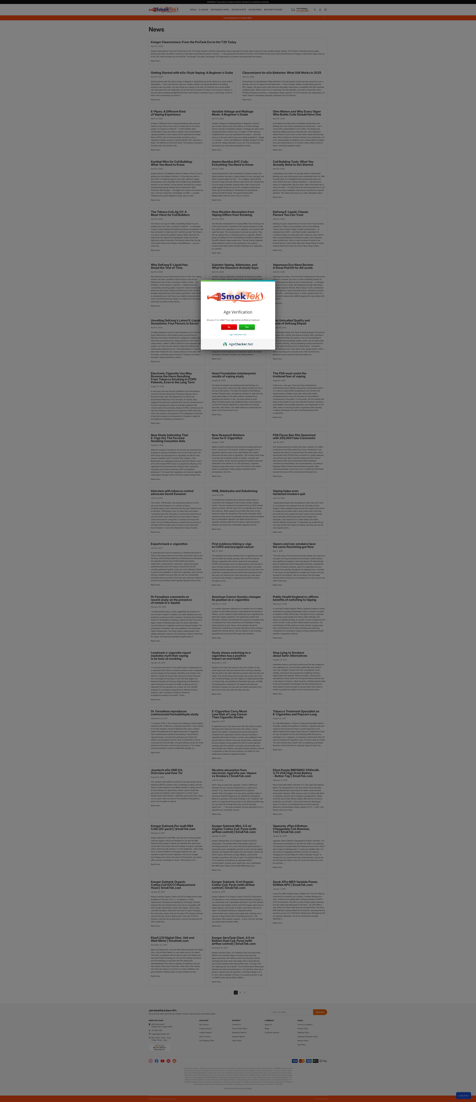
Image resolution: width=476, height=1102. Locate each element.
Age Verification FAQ (238, 334)
